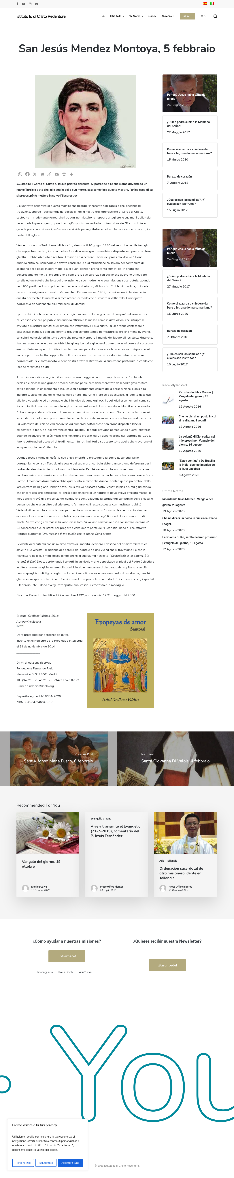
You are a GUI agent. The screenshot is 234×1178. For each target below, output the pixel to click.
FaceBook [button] (65, 972)
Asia (162, 860)
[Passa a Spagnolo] (205, 4)
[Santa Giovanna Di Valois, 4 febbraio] (175, 758)
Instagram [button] (45, 972)
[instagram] (30, 4)
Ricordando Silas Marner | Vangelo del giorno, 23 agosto (187, 502)
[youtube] (23, 4)
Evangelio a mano (101, 818)
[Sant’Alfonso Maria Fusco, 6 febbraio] (58, 758)
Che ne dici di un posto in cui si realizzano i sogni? (189, 521)
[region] (47, 1145)
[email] (36, 4)
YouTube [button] (85, 972)
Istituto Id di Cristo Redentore (40, 16)
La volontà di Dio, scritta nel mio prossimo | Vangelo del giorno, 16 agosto (189, 540)
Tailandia (171, 860)
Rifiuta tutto (46, 1162)
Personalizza (23, 1162)
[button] (66, 956)
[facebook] (17, 4)
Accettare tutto (70, 1162)
